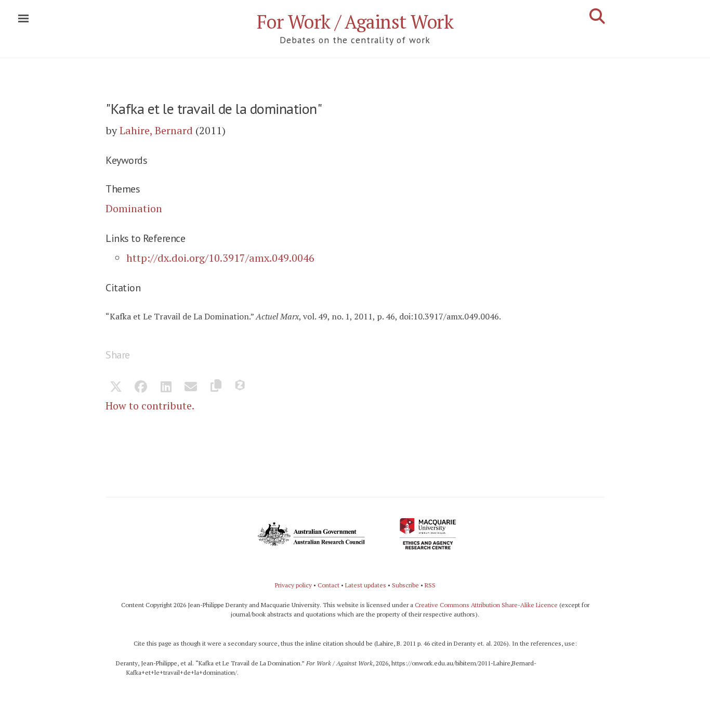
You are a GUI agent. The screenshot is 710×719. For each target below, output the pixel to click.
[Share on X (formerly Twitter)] (116, 387)
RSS (430, 585)
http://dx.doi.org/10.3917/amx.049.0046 (220, 258)
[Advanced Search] (597, 16)
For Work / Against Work (355, 21)
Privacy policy (293, 585)
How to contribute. (150, 406)
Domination (134, 208)
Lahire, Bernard (156, 130)
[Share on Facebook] (140, 387)
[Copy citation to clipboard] (215, 387)
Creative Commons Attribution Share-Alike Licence (486, 605)
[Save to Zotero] (240, 387)
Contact (328, 585)
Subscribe (405, 585)
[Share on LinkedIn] (165, 387)
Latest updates (365, 585)
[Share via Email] (190, 387)
